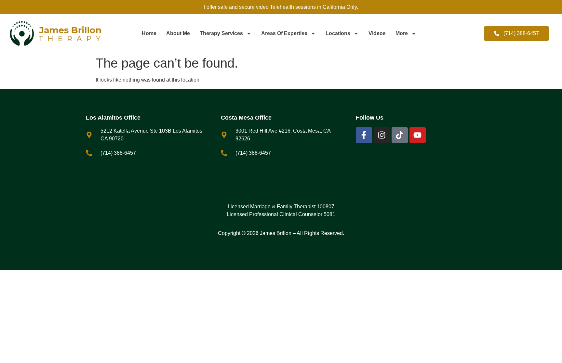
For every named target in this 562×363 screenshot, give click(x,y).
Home (149, 33)
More (401, 33)
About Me (178, 33)
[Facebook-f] (364, 135)
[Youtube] (417, 135)
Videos (377, 33)
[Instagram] (382, 135)
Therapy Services (221, 33)
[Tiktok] (400, 135)
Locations (338, 33)
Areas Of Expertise (284, 33)
